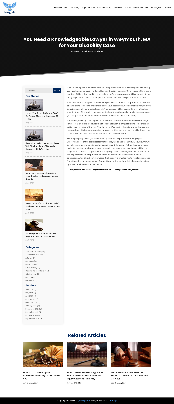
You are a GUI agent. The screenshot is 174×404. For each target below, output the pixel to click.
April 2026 (29, 296)
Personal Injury (104, 7)
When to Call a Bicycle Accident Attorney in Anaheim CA (41, 375)
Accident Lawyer (32, 255)
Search (57, 90)
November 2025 (31, 312)
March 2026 (30, 299)
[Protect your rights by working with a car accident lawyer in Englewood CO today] (34, 105)
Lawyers (58, 7)
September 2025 (32, 318)
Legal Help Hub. (83, 400)
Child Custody (31, 267)
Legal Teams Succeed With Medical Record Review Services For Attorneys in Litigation (42, 176)
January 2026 (31, 306)
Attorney (75, 7)
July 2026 (29, 289)
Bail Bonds (138, 7)
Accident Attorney (122, 7)
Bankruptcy (30, 264)
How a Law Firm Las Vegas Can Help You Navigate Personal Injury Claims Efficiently (85, 375)
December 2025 (32, 309)
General (167, 7)
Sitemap (113, 400)
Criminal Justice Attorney (35, 271)
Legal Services (88, 7)
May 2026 (29, 293)
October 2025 (31, 315)
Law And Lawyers (153, 7)
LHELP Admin (80, 51)
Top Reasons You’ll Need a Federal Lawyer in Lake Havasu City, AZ (129, 375)
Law (66, 7)
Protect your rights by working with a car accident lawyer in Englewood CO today (41, 116)
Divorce (28, 277)
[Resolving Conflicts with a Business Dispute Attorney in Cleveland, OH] (34, 225)
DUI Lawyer (29, 280)
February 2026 (31, 302)
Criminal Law (30, 274)
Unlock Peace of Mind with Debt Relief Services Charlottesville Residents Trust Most (42, 206)
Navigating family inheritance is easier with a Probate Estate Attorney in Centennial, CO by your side (42, 146)
